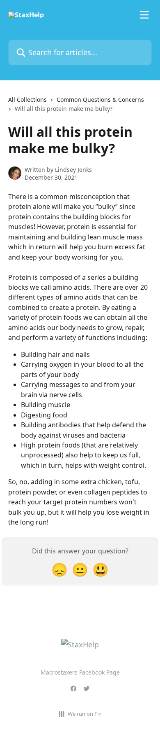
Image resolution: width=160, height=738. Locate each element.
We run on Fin (85, 713)
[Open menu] (144, 15)
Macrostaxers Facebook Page (80, 672)
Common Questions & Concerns (100, 99)
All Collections (27, 99)
